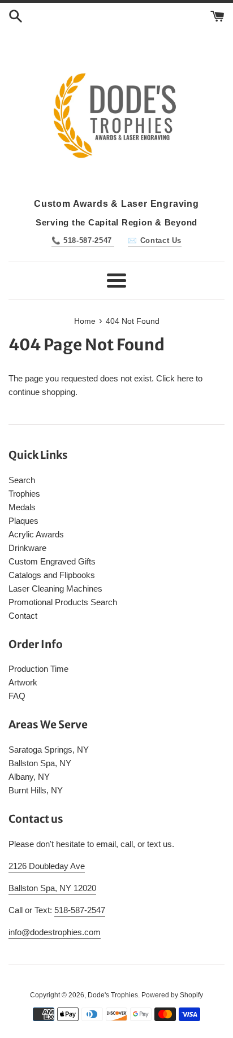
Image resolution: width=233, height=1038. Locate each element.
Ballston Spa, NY (39, 763)
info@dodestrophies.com (54, 932)
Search (21, 480)
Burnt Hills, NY (35, 790)
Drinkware (27, 548)
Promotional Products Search (62, 602)
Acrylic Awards (36, 534)
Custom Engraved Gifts (52, 561)
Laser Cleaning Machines (55, 588)
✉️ (155, 240)
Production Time (38, 669)
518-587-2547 (79, 910)
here (185, 378)
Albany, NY (29, 776)
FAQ (16, 696)
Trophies (24, 493)
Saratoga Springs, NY (48, 749)
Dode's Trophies (113, 995)
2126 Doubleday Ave (46, 866)
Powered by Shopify (172, 995)
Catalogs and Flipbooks (51, 575)
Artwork (22, 682)
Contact (22, 615)
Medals (22, 507)
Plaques (23, 520)
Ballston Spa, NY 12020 (52, 888)
